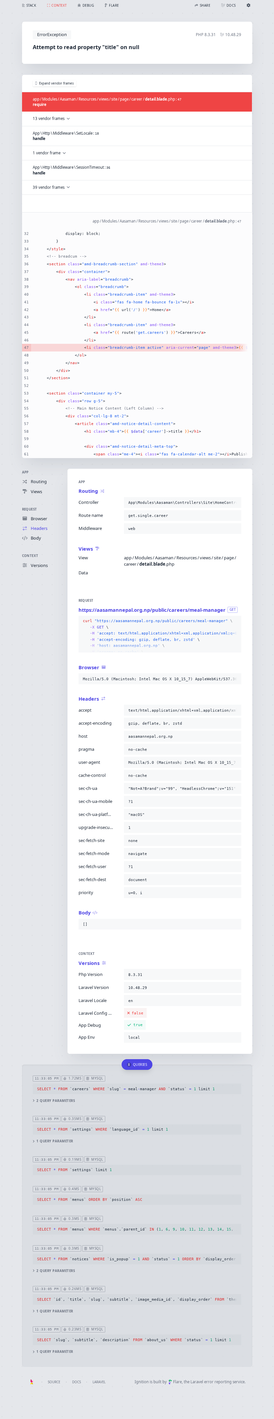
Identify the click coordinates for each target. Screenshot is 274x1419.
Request (29, 509)
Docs (76, 1382)
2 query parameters (55, 1101)
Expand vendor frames (56, 83)
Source (54, 1382)
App (25, 472)
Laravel (99, 1382)
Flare (177, 1381)
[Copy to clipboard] (235, 502)
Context (30, 556)
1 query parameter (54, 1141)
